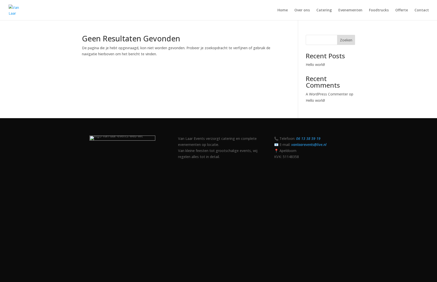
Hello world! (315, 64)
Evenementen (350, 10)
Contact (421, 10)
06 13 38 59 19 (308, 138)
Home (282, 10)
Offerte (401, 10)
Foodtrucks (379, 10)
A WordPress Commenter (327, 94)
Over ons (302, 10)
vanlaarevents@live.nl (308, 144)
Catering (324, 10)
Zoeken (346, 40)
